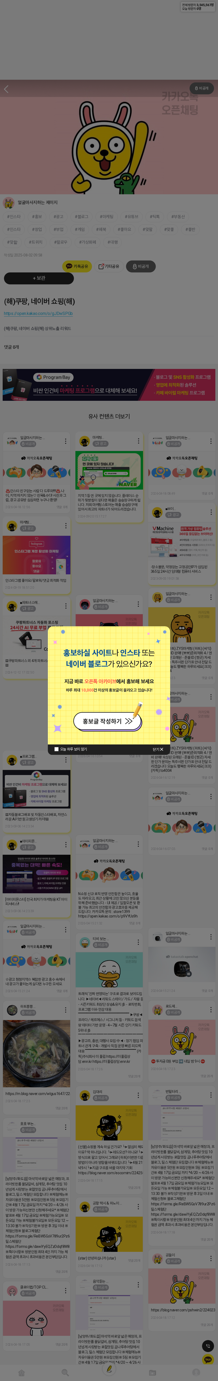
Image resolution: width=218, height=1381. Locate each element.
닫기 (156, 749)
